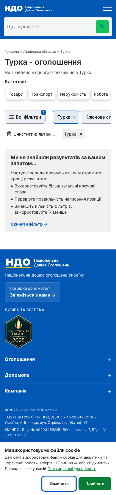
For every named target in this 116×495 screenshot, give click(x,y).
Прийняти (94, 483)
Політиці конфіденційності (72, 468)
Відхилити (59, 483)
